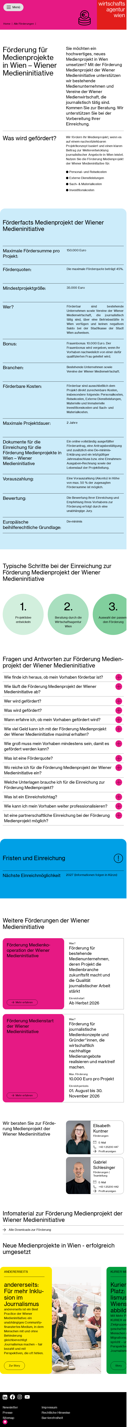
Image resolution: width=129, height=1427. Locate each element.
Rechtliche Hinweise (56, 1413)
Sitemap (8, 1418)
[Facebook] (12, 1397)
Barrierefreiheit (52, 1418)
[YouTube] (27, 1397)
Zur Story (14, 1365)
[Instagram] (20, 1397)
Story (118, 1365)
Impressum (49, 1407)
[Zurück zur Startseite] (111, 15)
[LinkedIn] (5, 1397)
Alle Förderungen (24, 23)
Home (6, 23)
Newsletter (10, 1407)
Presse (7, 1413)
